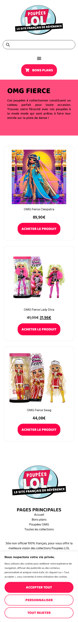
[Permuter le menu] (39, 58)
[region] (39, 586)
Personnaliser (39, 600)
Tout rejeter (39, 613)
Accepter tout (39, 587)
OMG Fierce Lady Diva (39, 309)
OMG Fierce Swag (39, 410)
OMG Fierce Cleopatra (39, 209)
